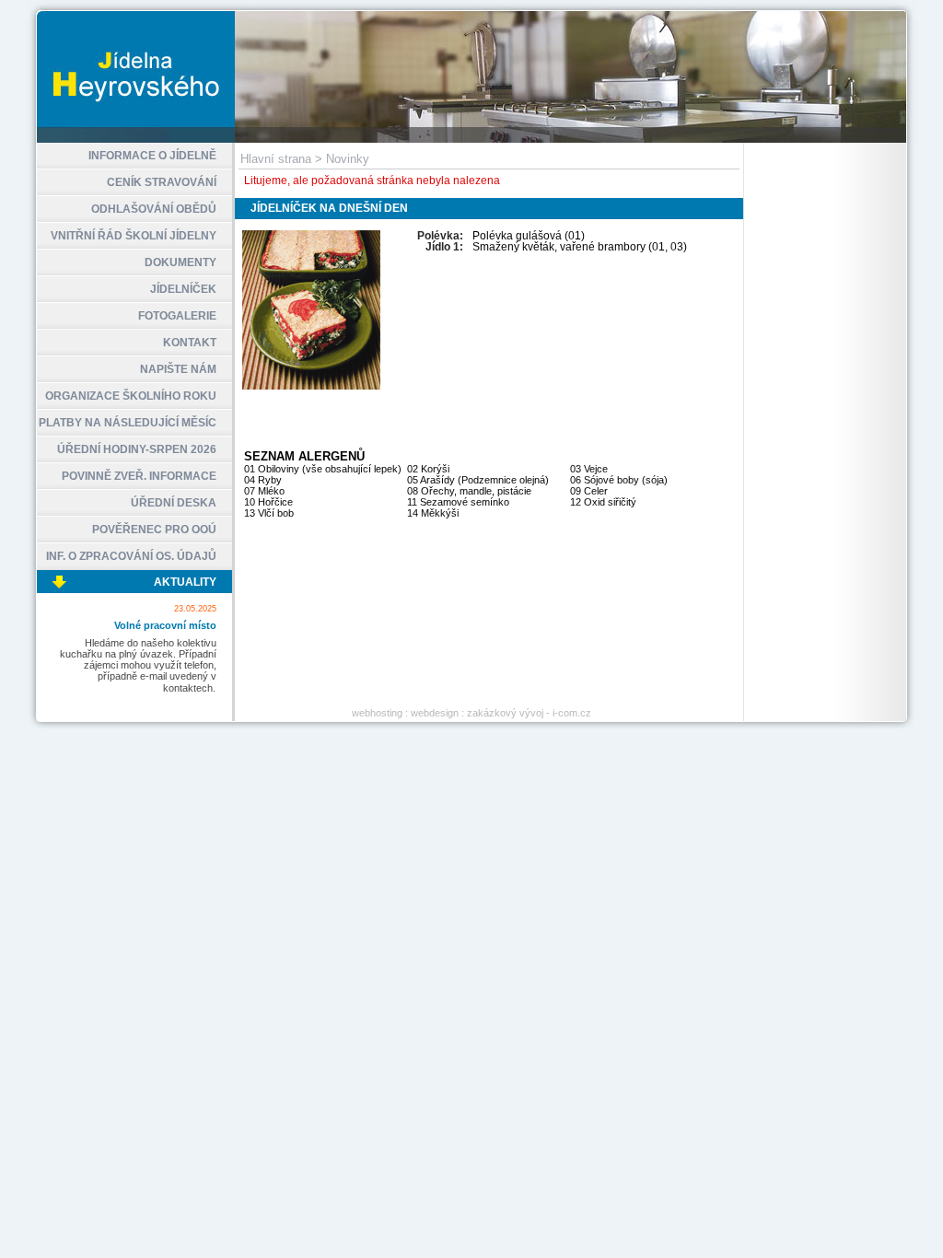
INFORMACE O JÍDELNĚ (152, 155)
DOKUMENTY (180, 262)
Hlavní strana (275, 159)
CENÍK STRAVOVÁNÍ (161, 182)
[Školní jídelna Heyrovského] (471, 139)
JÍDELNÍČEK (183, 289)
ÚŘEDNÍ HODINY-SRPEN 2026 (136, 449)
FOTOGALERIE (177, 315)
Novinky (347, 159)
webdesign (435, 712)
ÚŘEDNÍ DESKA (173, 502)
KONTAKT (189, 342)
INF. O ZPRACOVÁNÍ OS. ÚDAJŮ (131, 556)
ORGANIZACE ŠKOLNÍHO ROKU (130, 396)
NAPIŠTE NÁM (178, 369)
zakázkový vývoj (505, 712)
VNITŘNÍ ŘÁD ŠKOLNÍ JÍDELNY (133, 235)
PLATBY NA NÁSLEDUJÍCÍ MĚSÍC (127, 422)
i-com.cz (572, 712)
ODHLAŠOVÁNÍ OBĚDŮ (153, 209)
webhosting (377, 712)
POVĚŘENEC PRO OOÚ (154, 529)
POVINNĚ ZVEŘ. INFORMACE (139, 476)
